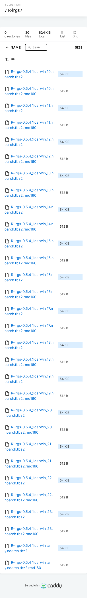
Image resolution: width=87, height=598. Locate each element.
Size (79, 47)
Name (16, 47)
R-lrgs (14, 10)
